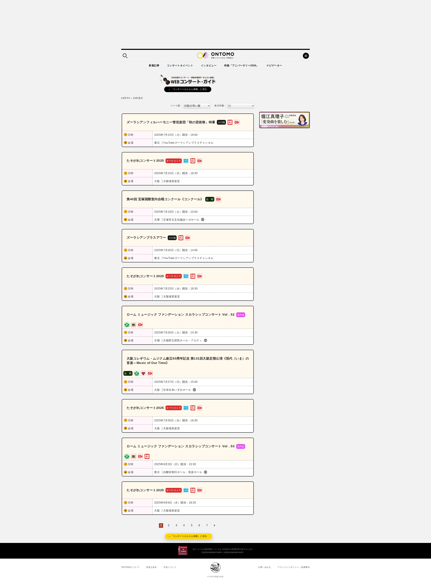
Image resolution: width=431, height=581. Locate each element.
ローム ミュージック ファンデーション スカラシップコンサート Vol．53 (181, 446)
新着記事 (154, 65)
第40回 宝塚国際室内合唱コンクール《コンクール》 (165, 199)
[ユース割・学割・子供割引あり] (126, 324)
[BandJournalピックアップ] (230, 122)
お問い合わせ (264, 567)
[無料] (186, 160)
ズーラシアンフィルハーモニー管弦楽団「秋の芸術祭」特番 (171, 122)
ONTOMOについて (130, 567)
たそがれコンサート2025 (145, 160)
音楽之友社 (151, 567)
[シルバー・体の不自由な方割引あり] (143, 373)
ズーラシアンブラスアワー (146, 237)
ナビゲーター (274, 65)
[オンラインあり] (236, 122)
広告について (169, 567)
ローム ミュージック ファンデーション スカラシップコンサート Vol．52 (181, 314)
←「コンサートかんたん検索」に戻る (187, 89)
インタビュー (209, 65)
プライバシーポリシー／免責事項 (293, 567)
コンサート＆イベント (180, 65)
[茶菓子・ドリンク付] (133, 324)
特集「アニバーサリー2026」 (241, 65)
